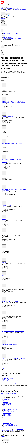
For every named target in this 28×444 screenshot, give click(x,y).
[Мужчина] (4, 99)
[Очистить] (2, 47)
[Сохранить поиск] (2, 52)
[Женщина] (4, 85)
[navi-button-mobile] (2, 30)
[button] (2, 26)
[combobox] (7, 44)
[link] (3, 23)
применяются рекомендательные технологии (12, 429)
